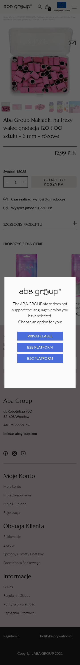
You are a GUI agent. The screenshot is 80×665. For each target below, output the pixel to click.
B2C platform (40, 358)
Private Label (40, 336)
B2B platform (40, 347)
